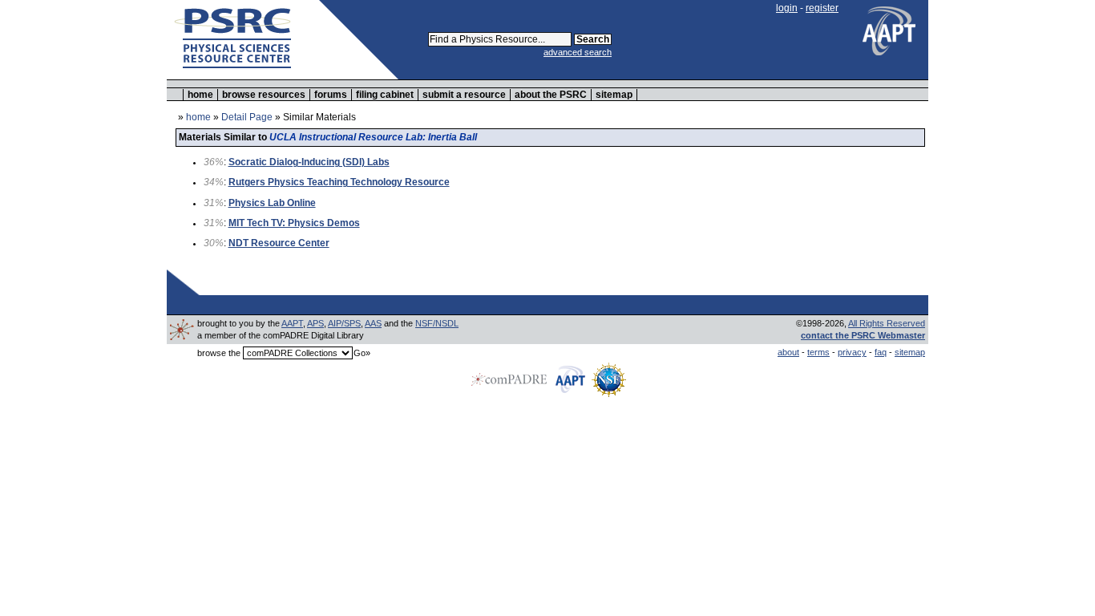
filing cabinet (385, 94)
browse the (218, 353)
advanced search (577, 52)
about (788, 352)
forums (330, 94)
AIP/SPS (344, 323)
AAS (373, 323)
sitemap (614, 94)
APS (315, 323)
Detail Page (247, 117)
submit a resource (464, 94)
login (787, 8)
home (200, 94)
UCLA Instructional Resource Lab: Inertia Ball (373, 137)
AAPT (292, 323)
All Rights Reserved (886, 323)
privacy (852, 352)
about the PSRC (551, 94)
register (822, 8)
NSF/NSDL (437, 323)
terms (818, 352)
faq (881, 352)
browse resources (263, 94)
